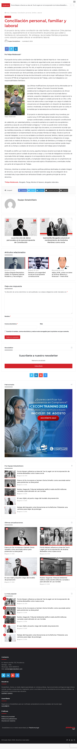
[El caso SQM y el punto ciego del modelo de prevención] (10, 506)
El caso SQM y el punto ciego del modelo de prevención (38, 504)
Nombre (8, 322)
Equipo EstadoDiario (14, 46)
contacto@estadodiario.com (13, 674)
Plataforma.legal (34, 733)
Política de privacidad (8, 722)
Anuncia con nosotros (8, 726)
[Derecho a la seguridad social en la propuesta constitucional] (38, 268)
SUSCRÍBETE (5, 711)
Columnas (14, 18)
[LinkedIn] (16, 54)
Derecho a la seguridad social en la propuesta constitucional (37, 280)
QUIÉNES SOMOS (7, 699)
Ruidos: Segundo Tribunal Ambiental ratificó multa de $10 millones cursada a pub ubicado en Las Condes (41, 496)
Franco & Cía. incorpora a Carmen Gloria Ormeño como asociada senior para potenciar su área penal (19, 555)
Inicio (7, 18)
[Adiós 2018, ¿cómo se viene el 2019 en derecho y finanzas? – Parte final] (62, 268)
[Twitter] (11, 54)
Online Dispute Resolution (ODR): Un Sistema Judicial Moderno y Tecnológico (14, 280)
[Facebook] (7, 54)
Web (41, 329)
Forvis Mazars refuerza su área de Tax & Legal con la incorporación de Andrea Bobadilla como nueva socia (43, 478)
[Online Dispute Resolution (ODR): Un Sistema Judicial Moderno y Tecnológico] (15, 268)
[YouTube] (41, 381)
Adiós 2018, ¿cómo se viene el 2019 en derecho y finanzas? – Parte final (62, 280)
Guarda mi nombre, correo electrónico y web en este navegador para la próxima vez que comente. (37, 337)
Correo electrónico (11, 329)
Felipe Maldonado (11, 188)
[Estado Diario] (11, 4)
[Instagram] (45, 381)
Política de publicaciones (9, 724)
